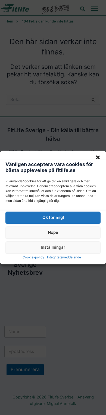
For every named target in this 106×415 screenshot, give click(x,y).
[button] (98, 157)
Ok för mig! (53, 217)
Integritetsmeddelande (64, 257)
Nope (53, 232)
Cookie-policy (33, 257)
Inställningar (53, 247)
